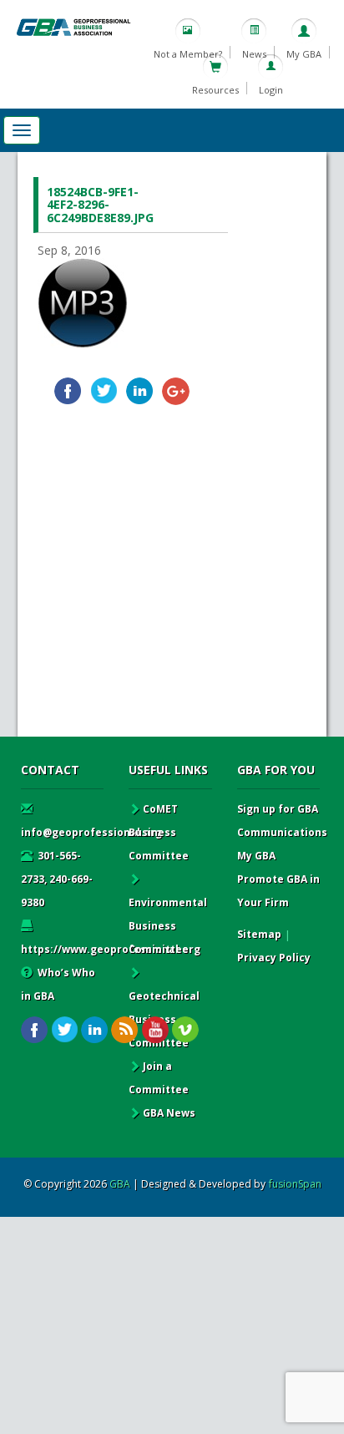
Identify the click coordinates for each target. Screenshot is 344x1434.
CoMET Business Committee (159, 832)
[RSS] (125, 1030)
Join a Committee (159, 1078)
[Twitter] (104, 391)
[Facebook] (68, 391)
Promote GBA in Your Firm (278, 891)
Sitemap (259, 934)
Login (271, 90)
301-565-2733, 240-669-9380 (57, 879)
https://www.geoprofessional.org (110, 949)
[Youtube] (155, 1030)
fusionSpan (295, 1184)
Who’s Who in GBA (58, 984)
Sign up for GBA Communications (282, 820)
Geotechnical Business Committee (164, 1019)
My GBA (303, 54)
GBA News (169, 1113)
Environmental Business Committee (168, 925)
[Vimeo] (185, 1030)
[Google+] (176, 391)
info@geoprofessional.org (91, 832)
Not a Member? (188, 54)
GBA (119, 1184)
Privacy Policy (274, 957)
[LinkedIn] (140, 391)
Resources (215, 90)
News (254, 54)
